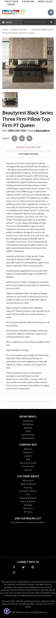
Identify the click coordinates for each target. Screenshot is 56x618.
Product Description (28, 147)
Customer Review (28, 154)
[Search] (51, 21)
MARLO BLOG (45, 1)
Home (5, 29)
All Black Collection (19, 29)
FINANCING (28, 1)
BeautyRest (43, 130)
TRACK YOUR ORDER (11, 3)
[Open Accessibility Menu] (6, 611)
